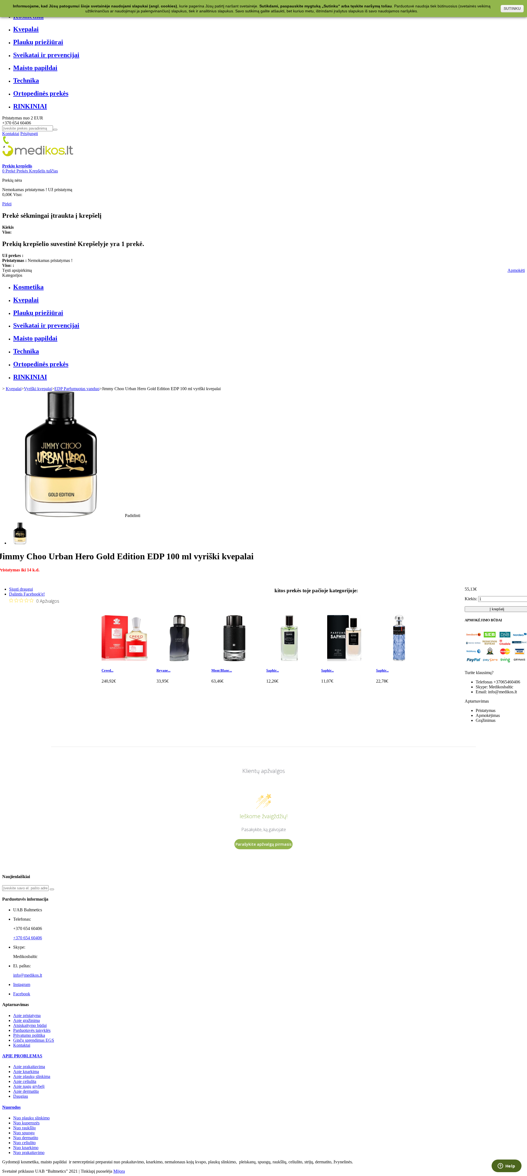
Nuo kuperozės (26, 1123)
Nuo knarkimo (25, 1147)
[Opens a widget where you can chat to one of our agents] (506, 1166)
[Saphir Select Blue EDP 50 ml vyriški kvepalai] (289, 659)
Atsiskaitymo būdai (30, 1025)
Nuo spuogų (24, 1132)
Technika (26, 80)
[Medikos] (38, 161)
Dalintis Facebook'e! (27, 594)
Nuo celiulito (24, 1142)
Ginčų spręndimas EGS (33, 1040)
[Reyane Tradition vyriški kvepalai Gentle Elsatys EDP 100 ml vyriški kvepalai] (179, 659)
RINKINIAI (30, 106)
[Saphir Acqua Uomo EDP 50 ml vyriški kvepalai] (344, 659)
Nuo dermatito (25, 1137)
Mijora (119, 1171)
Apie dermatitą (26, 1091)
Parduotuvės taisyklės (32, 1030)
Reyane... (163, 670)
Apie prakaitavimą (29, 1066)
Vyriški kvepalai (38, 388)
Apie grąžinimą (26, 1020)
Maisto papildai (35, 67)
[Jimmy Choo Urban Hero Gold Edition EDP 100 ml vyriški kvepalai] (20, 543)
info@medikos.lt (27, 975)
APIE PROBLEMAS (22, 1056)
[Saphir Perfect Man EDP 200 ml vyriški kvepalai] (399, 659)
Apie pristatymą (27, 1015)
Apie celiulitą (24, 1081)
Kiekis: (471, 598)
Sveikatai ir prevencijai (46, 54)
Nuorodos (11, 1107)
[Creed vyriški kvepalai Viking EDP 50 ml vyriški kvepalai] (125, 659)
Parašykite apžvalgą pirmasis (263, 844)
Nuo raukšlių (24, 1127)
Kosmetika (28, 286)
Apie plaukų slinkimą (31, 1076)
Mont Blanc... (221, 670)
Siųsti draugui (21, 589)
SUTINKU (512, 8)
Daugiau (20, 1096)
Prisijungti (29, 133)
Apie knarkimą (26, 1071)
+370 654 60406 (27, 937)
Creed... (107, 670)
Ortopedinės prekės (40, 93)
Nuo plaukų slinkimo (31, 1118)
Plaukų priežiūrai (38, 42)
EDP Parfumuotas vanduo (76, 388)
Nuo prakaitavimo (28, 1152)
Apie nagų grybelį (28, 1086)
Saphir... (272, 670)
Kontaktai (10, 133)
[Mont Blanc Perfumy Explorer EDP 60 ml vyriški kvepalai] (234, 659)
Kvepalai (26, 29)
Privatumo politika (29, 1035)
